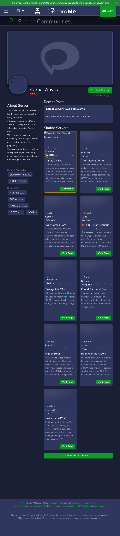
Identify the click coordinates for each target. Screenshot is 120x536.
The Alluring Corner (93, 160)
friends (17, 192)
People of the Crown (93, 353)
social (17, 199)
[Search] (11, 21)
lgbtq (16, 212)
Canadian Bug (54, 160)
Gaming (18, 181)
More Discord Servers (78, 455)
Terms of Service (68, 506)
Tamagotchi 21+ (55, 289)
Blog (95, 506)
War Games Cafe (55, 225)
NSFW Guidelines (84, 506)
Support (102, 506)
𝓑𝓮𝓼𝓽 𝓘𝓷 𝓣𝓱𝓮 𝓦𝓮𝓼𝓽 (55, 418)
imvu (32, 212)
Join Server (102, 90)
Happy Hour (52, 353)
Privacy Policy (54, 506)
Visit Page (67, 188)
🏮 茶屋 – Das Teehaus (95, 225)
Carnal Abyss (44, 90)
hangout (18, 205)
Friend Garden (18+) (93, 289)
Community (20, 174)
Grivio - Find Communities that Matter (31, 506)
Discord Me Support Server (86, 503)
